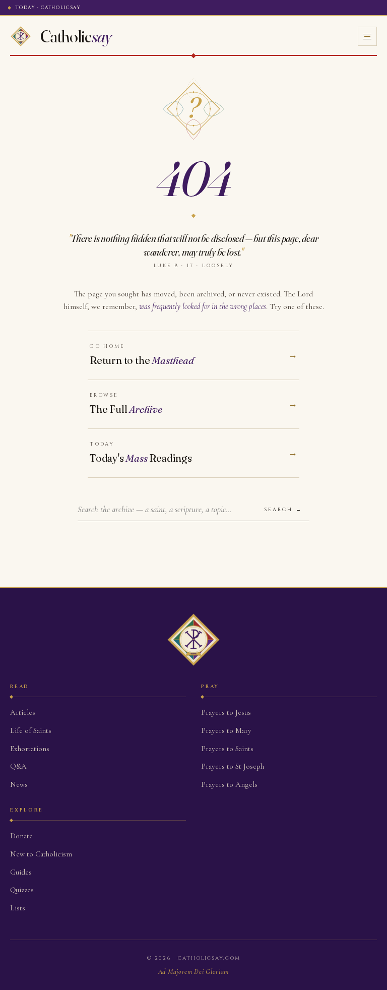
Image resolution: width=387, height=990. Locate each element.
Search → (283, 509)
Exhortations (29, 748)
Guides (21, 872)
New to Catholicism (41, 853)
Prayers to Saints (227, 748)
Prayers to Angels (229, 784)
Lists (17, 907)
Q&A (18, 766)
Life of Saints (30, 730)
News (19, 784)
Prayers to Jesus (226, 712)
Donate (21, 835)
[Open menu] (367, 36)
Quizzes (22, 889)
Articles (22, 712)
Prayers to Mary (226, 730)
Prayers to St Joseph (232, 766)
